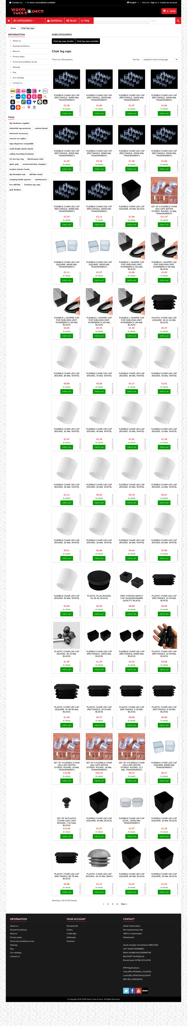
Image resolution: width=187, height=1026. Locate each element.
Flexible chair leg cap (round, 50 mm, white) (66, 597)
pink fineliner (15, 190)
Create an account (168, 2)
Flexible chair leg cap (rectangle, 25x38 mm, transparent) (99, 97)
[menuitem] (9, 20)
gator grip (14, 164)
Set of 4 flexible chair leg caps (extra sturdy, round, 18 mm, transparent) (99, 766)
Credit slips (71, 933)
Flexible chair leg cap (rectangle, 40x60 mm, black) (131, 653)
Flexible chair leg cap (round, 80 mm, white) (66, 374)
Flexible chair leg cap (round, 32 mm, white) (164, 430)
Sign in (154, 2)
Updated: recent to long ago (160, 59)
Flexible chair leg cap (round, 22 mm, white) (164, 485)
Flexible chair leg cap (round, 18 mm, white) (99, 541)
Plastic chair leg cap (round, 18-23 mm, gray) (99, 875)
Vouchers (71, 941)
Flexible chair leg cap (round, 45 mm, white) (164, 374)
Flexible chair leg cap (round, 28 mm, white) (99, 485)
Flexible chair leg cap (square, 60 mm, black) (131, 875)
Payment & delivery (21, 46)
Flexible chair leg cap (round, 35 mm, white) (131, 430)
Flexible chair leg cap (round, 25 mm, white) (131, 485)
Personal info (72, 926)
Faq (14, 72)
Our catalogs (18, 77)
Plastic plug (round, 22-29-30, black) (99, 597)
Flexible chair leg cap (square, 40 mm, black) (99, 819)
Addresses (71, 937)
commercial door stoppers (34, 164)
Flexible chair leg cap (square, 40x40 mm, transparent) (66, 264)
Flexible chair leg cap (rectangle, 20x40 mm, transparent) (131, 97)
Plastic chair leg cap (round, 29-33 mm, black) (66, 653)
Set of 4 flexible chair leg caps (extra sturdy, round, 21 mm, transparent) (164, 210)
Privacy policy (18, 56)
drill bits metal (35, 174)
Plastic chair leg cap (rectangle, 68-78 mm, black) (66, 876)
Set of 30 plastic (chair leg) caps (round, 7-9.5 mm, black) (66, 822)
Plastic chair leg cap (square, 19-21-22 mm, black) (164, 320)
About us (16, 41)
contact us (17, 2)
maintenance (41, 179)
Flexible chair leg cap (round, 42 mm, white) (66, 430)
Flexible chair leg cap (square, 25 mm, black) (164, 875)
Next (124, 904)
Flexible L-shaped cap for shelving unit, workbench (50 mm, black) (164, 265)
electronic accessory (18, 133)
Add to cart (66, 113)
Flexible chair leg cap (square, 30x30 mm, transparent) (99, 264)
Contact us (17, 83)
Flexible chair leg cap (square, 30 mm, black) (164, 819)
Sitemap (16, 67)
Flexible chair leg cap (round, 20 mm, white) (66, 541)
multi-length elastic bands (21, 149)
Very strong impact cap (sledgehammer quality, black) (131, 598)
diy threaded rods (17, 174)
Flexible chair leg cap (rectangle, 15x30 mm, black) (99, 653)
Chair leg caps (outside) (87, 41)
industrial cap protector (20, 128)
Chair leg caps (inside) (63, 41)
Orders (70, 930)
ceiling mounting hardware (21, 154)
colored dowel (41, 128)
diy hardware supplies (19, 123)
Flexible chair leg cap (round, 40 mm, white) (99, 430)
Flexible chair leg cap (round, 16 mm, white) (131, 541)
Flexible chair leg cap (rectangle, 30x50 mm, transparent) (66, 97)
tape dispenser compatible (21, 143)
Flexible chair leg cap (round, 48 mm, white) (131, 374)
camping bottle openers (20, 179)
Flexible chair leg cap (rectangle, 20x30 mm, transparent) (66, 153)
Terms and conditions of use (24, 62)
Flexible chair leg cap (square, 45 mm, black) (131, 207)
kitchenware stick (35, 159)
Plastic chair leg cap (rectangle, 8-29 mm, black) (164, 709)
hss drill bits (14, 184)
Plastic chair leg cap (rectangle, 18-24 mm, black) (99, 709)
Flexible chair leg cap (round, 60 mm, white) (164, 541)
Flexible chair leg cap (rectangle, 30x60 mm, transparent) (99, 153)
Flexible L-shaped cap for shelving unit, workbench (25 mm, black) (99, 321)
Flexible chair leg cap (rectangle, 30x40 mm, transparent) (164, 97)
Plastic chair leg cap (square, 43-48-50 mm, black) (66, 709)
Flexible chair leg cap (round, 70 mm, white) (99, 374)
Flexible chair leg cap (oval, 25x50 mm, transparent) (131, 820)
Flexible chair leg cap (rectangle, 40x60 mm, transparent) (66, 209)
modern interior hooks (19, 169)
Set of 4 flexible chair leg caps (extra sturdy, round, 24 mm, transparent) (67, 766)
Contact (129, 919)
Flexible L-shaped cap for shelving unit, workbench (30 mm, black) (66, 321)
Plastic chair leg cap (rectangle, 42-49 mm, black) (164, 653)
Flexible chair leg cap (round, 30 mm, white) (66, 485)
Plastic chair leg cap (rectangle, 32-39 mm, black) (164, 598)
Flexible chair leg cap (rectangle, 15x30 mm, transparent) (131, 153)
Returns (16, 51)
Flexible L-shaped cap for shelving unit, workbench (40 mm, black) (131, 321)
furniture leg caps (32, 184)
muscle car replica (17, 138)
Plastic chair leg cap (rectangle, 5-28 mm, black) (131, 709)
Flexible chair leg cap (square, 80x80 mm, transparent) (164, 765)
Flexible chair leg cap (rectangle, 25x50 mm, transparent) (99, 209)
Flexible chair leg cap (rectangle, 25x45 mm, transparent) (164, 153)
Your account (76, 919)
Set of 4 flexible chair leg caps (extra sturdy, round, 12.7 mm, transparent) (132, 766)
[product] (66, 79)
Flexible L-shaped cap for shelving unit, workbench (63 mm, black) (131, 265)
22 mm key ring (16, 159)
